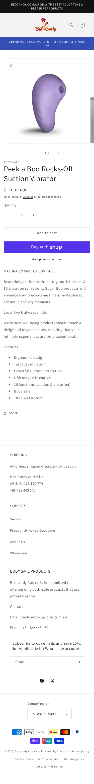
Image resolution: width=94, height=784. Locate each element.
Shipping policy (73, 759)
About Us (17, 542)
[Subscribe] (78, 662)
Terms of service (48, 759)
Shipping (28, 196)
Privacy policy (24, 759)
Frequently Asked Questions (33, 530)
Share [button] (13, 413)
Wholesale (18, 553)
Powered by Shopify (54, 751)
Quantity (10, 205)
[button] (10, 25)
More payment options (47, 259)
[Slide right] (58, 152)
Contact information (49, 766)
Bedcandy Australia (28, 751)
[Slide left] (36, 152)
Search (15, 519)
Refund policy (80, 751)
